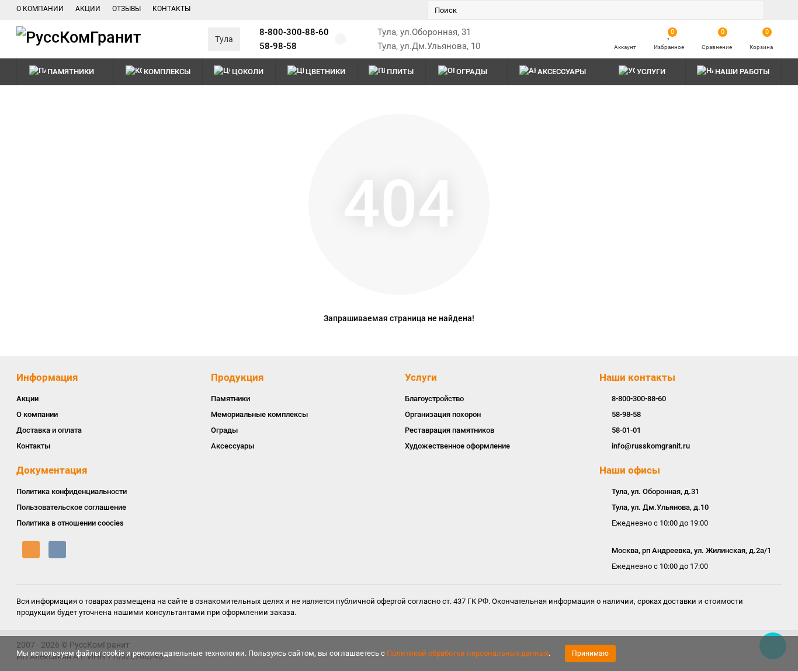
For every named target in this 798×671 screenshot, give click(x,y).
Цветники (325, 71)
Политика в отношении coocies (70, 523)
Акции (27, 398)
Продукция (237, 377)
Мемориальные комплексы (259, 414)
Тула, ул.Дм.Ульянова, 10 (428, 46)
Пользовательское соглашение (71, 507)
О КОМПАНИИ (40, 9)
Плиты (400, 71)
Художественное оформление (457, 445)
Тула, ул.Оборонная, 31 (424, 32)
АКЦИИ (87, 9)
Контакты (33, 445)
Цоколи (247, 71)
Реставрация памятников (449, 430)
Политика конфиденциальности (71, 491)
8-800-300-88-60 (294, 32)
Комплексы (167, 71)
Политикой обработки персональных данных (468, 653)
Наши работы (742, 71)
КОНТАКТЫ (171, 9)
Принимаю (590, 653)
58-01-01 (626, 430)
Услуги (421, 377)
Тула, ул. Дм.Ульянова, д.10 (660, 507)
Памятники (70, 71)
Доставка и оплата (49, 430)
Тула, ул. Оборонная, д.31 (655, 491)
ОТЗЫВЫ (126, 9)
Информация (47, 377)
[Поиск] (752, 10)
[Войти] (625, 33)
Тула (224, 39)
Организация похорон (443, 414)
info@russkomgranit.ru (651, 445)
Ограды (471, 71)
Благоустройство (434, 398)
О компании (37, 414)
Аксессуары (561, 71)
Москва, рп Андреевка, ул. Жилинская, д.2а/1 (691, 550)
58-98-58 (278, 46)
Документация (52, 470)
